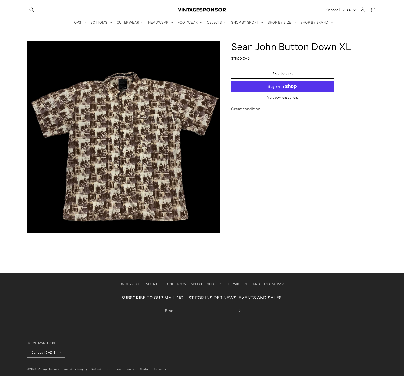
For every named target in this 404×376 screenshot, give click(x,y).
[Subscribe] (239, 310)
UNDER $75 (176, 284)
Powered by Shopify (74, 369)
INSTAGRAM (274, 284)
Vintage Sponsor (49, 369)
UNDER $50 (153, 284)
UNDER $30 (129, 284)
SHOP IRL (215, 284)
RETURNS (252, 284)
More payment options (283, 97)
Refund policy (100, 369)
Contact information (153, 369)
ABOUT (197, 284)
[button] (32, 10)
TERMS (233, 284)
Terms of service (125, 369)
